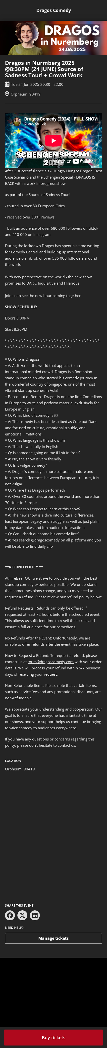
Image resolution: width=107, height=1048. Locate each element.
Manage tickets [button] (53, 938)
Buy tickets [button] (53, 1038)
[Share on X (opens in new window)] (22, 915)
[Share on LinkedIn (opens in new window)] (35, 915)
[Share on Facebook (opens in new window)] (10, 915)
